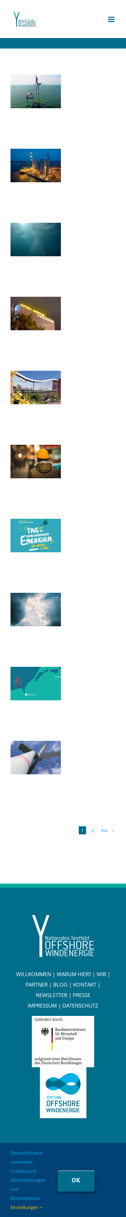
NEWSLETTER (51, 994)
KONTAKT (84, 984)
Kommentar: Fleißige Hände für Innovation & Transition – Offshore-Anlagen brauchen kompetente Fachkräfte (34, 451)
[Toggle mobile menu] (111, 19)
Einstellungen (25, 1207)
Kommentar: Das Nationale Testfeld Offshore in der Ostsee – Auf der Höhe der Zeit (34, 599)
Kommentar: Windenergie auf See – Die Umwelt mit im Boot (34, 229)
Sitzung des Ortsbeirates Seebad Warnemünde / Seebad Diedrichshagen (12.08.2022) (34, 377)
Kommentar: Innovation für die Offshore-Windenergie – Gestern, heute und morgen (34, 81)
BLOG (60, 984)
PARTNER (37, 984)
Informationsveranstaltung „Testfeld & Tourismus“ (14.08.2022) (34, 303)
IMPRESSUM (42, 1005)
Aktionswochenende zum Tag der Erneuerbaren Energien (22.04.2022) (34, 525)
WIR (101, 974)
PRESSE (81, 994)
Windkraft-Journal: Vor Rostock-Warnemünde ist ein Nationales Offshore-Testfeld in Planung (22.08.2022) (34, 155)
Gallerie (35, 101)
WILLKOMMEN (33, 974)
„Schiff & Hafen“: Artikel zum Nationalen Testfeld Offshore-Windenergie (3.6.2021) (34, 747)
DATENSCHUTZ (80, 1005)
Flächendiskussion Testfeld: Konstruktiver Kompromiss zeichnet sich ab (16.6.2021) (34, 673)
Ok (76, 1180)
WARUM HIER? (74, 974)
